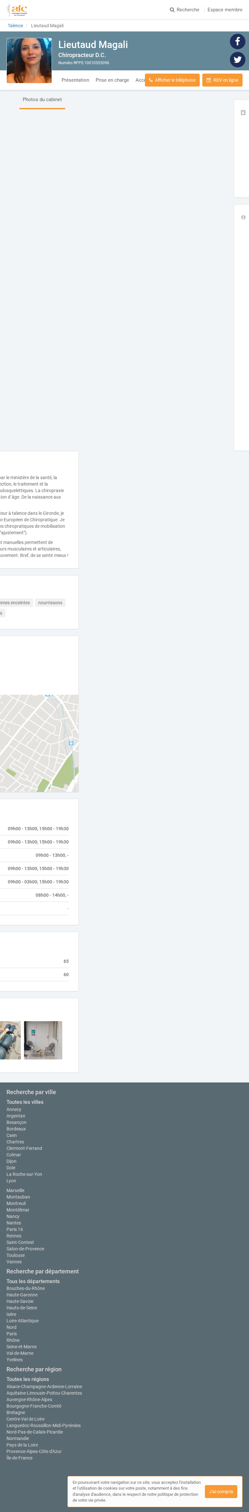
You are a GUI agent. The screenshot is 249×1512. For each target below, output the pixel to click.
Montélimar (18, 1209)
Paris (11, 1333)
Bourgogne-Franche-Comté (33, 1406)
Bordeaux (16, 1128)
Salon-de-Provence (25, 1248)
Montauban (18, 1196)
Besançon (16, 1122)
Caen (11, 1135)
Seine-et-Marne (21, 1346)
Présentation (75, 80)
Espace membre (225, 10)
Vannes (14, 1261)
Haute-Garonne (22, 1294)
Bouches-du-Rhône (25, 1288)
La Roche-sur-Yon (24, 1174)
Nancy (12, 1216)
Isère (11, 1314)
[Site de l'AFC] (16, 9)
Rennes (13, 1235)
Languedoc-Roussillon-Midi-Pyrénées (43, 1425)
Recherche (188, 10)
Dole (10, 1167)
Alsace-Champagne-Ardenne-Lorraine (44, 1386)
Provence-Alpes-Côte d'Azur (34, 1451)
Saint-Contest (20, 1242)
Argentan (15, 1115)
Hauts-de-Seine (21, 1307)
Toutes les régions (27, 1379)
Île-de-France (19, 1457)
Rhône (12, 1340)
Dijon (11, 1161)
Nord (11, 1327)
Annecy (13, 1109)
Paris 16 (14, 1229)
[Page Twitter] (238, 59)
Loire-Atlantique (22, 1320)
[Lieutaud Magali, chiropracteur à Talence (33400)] (29, 60)
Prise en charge (112, 80)
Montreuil (16, 1203)
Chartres (15, 1141)
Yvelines (14, 1359)
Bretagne (15, 1412)
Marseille (15, 1190)
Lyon (11, 1180)
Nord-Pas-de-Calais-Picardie (34, 1432)
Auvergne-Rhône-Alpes (29, 1399)
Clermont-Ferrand (24, 1148)
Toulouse (15, 1255)
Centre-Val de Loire (25, 1419)
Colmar (13, 1154)
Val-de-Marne (19, 1353)
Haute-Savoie (19, 1301)
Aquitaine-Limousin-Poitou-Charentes (44, 1393)
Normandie (17, 1438)
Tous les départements (33, 1281)
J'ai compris (221, 1491)
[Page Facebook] (238, 41)
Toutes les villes (24, 1102)
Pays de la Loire (22, 1444)
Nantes (13, 1222)
